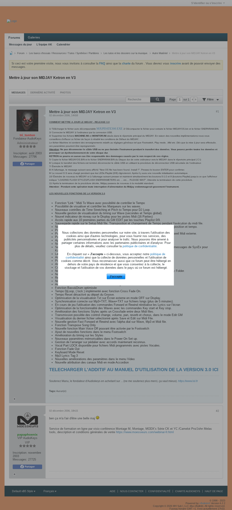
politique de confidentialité (140, 246)
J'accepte (116, 276)
